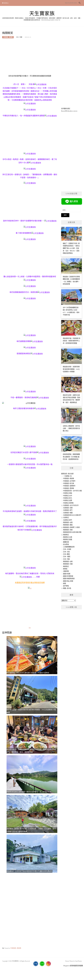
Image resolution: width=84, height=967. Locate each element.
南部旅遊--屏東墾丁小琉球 (71, 527)
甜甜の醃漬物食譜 (68, 578)
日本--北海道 (67, 549)
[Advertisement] (29, 57)
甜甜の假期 (66, 574)
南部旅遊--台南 (68, 522)
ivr (30, 627)
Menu (6, 3)
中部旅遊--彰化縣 (68, 483)
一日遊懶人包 (67, 476)
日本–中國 (66, 559)
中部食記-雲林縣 (68, 503)
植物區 (65, 569)
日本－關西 (66, 556)
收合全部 (71, 473)
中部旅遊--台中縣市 (69, 481)
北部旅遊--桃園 (68, 513)
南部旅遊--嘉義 (68, 525)
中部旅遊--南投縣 (8, 37)
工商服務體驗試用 (68, 547)
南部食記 (66, 535)
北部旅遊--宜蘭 (68, 508)
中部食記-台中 (67, 495)
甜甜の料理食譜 (68, 576)
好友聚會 (66, 544)
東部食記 (66, 566)
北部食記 (66, 517)
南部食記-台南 (67, 537)
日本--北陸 (66, 552)
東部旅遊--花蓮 (68, 564)
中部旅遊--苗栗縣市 (69, 486)
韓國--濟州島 (67, 588)
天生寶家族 (42, 13)
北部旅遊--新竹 (68, 510)
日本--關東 (66, 554)
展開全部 (64, 473)
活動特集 (66, 571)
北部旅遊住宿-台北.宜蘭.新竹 (72, 515)
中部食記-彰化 (67, 498)
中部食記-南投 (67, 493)
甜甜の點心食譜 (68, 581)
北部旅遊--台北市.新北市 (71, 505)
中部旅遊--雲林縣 (68, 488)
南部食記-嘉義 (67, 539)
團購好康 (66, 542)
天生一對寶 (19, 37)
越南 (64, 583)
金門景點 (66, 586)
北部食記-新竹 (67, 520)
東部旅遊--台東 (68, 561)
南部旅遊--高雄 (68, 530)
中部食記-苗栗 (67, 500)
